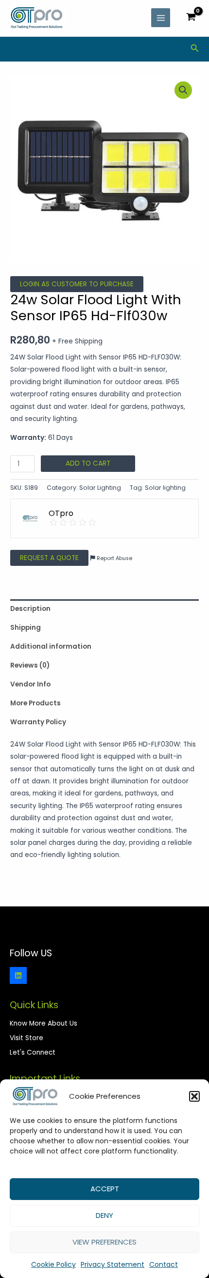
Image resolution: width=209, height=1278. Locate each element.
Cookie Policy (53, 1264)
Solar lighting (165, 487)
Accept (104, 1189)
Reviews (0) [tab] (30, 665)
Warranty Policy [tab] (38, 722)
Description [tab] (30, 608)
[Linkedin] (18, 975)
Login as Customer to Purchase (77, 284)
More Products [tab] (35, 703)
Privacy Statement (112, 1264)
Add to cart (88, 463)
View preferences (104, 1242)
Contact (163, 1264)
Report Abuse (113, 558)
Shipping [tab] (25, 627)
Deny (104, 1215)
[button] (194, 1096)
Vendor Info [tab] (30, 684)
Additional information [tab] (50, 646)
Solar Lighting (100, 487)
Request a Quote (49, 557)
